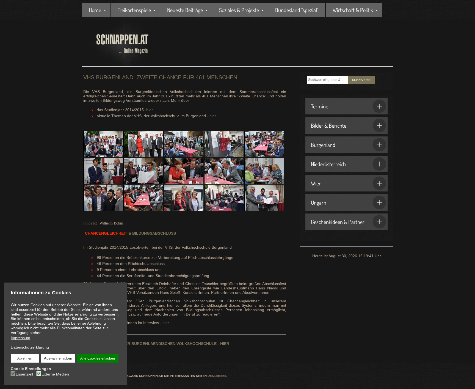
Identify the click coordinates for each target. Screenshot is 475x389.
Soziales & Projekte (239, 9)
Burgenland (323, 144)
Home (95, 9)
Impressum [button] (20, 338)
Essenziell (24, 374)
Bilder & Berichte (328, 125)
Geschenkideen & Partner (337, 221)
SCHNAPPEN (361, 79)
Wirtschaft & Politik (353, 9)
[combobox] (327, 80)
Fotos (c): (90, 223)
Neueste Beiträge (185, 9)
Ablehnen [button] (24, 358)
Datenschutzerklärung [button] (30, 347)
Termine (319, 106)
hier (149, 110)
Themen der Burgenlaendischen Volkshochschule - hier (156, 343)
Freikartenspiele (134, 9)
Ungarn (318, 202)
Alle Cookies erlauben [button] (97, 358)
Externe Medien (55, 374)
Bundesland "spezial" (296, 9)
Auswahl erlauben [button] (58, 358)
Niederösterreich (328, 164)
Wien (316, 183)
